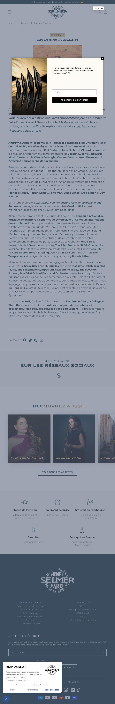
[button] (6, 699)
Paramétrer (32, 690)
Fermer (12, 690)
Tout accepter (52, 690)
